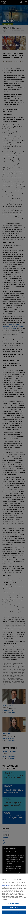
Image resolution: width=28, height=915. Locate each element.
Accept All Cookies (14, 912)
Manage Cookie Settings (14, 903)
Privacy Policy (5, 885)
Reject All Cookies (14, 907)
